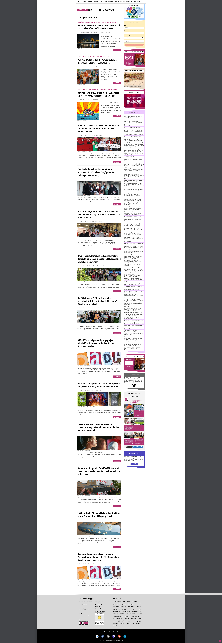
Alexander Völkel (97, 307)
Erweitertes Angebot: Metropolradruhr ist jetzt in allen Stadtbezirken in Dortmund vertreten (134, 177)
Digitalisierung (116, 604)
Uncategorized (117, 621)
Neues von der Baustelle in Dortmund (133, 117)
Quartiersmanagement (118, 616)
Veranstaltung (126, 621)
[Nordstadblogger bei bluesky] (97, 636)
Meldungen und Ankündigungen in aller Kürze (134, 146)
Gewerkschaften (134, 608)
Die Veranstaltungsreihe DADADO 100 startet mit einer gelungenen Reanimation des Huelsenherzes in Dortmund (99, 471)
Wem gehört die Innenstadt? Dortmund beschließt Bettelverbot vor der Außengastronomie (133, 316)
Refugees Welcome (117, 618)
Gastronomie (116, 608)
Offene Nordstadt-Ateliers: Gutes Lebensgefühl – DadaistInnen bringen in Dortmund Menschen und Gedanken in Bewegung (99, 259)
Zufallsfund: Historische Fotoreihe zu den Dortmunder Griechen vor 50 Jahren (134, 153)
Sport (140, 618)
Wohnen (115, 625)
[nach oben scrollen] (220, 641)
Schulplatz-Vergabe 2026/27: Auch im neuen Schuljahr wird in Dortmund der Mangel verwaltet (133, 208)
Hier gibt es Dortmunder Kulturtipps (132, 284)
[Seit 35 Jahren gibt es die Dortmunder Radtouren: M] (139, 410)
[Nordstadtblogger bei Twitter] (108, 636)
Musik (139, 613)
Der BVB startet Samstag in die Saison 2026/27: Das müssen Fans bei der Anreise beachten (133, 278)
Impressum (97, 606)
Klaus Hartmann (96, 349)
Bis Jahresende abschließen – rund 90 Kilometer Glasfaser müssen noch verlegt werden (133, 311)
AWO (136, 601)
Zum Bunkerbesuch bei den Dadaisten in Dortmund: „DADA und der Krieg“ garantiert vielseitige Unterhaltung (96, 172)
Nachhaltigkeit (117, 614)
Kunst (115, 613)
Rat (127, 616)
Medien (122, 613)
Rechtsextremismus (135, 616)
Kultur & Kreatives (136, 611)
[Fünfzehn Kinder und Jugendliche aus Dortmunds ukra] (139, 438)
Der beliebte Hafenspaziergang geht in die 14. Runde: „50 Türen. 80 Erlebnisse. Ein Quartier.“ (133, 296)
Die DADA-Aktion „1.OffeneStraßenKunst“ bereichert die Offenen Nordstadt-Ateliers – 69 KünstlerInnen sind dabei (97, 301)
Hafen (115, 609)
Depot (140, 602)
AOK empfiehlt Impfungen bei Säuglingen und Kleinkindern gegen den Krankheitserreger (133, 252)
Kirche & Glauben (126, 611)
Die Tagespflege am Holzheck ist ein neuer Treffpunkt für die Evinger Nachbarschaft (134, 184)
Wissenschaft (136, 623)
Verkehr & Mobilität (136, 621)
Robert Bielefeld (97, 179)
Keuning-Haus (116, 611)
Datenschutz (98, 608)
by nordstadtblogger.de (111, 640)
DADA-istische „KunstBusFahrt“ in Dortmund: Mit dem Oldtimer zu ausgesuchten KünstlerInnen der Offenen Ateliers (98, 214)
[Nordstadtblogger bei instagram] (124, 636)
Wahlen (115, 623)
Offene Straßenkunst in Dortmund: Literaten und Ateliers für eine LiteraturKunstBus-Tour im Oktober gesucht (98, 128)
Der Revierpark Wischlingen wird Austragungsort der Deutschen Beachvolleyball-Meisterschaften (132, 347)
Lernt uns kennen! (99, 601)
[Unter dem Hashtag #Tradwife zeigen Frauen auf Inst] (129, 424)
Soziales (133, 618)
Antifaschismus (117, 601)
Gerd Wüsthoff (94, 221)
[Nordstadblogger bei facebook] (102, 636)
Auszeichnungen (98, 603)
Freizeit (139, 606)
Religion (126, 618)
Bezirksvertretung (117, 602)
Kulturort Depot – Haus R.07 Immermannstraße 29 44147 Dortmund (85, 602)
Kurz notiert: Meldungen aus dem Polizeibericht (133, 203)
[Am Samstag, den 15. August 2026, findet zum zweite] (129, 438)
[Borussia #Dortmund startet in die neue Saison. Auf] (139, 424)
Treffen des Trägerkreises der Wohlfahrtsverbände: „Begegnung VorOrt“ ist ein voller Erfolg (133, 141)
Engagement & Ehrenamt (127, 604)
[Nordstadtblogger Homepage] (78, 1)
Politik (125, 614)
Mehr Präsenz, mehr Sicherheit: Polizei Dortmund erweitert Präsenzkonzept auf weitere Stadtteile (133, 263)
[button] (134, 12)
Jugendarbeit (131, 609)
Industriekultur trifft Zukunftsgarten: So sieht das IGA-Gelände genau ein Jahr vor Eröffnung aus (133, 240)
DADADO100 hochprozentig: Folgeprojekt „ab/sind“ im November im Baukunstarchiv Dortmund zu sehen (95, 343)
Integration (122, 609)
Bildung (126, 602)
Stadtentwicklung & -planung (119, 619)
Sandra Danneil (96, 66)
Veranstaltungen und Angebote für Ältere (134, 323)
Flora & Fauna (131, 606)
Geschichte (125, 608)
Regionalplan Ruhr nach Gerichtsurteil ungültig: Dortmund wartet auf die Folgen (133, 133)
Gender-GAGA (137, 1)
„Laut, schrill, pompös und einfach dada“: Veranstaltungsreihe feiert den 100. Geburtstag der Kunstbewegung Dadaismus (99, 557)
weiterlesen (117, 49)
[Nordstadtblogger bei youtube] (119, 636)
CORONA (133, 602)
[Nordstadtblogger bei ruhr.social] (113, 636)
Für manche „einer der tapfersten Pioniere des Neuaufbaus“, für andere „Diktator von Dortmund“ (133, 213)
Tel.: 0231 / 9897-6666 (84, 608)
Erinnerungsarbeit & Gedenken (119, 606)
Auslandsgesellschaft (128, 601)
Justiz (139, 609)
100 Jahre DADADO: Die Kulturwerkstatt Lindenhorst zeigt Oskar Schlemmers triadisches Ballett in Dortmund (98, 427)
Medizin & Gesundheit (131, 613)
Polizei (131, 614)
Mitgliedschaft (98, 604)
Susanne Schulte (97, 265)
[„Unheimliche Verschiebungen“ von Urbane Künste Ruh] (129, 410)
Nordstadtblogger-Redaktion (98, 32)
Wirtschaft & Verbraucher (125, 623)
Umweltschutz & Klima (133, 619)
